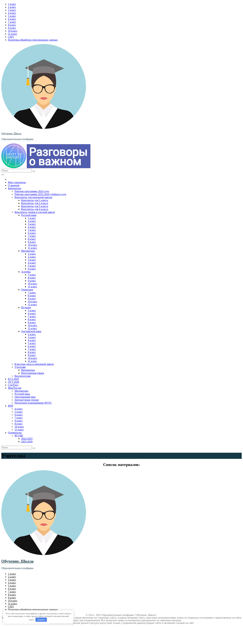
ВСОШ (19, 435)
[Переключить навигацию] (2, 174)
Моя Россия (14, 387)
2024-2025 (27, 438)
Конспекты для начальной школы (33, 197)
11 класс (12, 33)
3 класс (12, 10)
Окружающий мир (25, 396)
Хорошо (41, 619)
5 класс (12, 16)
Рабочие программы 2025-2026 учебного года (40, 194)
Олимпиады (15, 432)
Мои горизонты (17, 182)
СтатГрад (13, 385)
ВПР (10, 405)
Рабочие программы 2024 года (32, 191)
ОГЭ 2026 (13, 382)
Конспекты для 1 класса (34, 200)
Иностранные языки (32, 373)
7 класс (12, 22)
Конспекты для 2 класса (34, 203)
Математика (28, 250)
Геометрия (27, 289)
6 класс (12, 19)
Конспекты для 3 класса (34, 206)
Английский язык (31, 331)
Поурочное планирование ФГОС (33, 402)
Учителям (20, 367)
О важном (13, 185)
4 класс (12, 13)
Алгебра (26, 271)
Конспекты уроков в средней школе (35, 212)
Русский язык (29, 215)
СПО (11, 36)
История (26, 307)
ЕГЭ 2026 (13, 379)
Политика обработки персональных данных (33, 39)
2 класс (12, 7)
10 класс (12, 30)
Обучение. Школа (11, 133)
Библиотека (14, 188)
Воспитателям (23, 376)
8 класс (12, 25)
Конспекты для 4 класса (34, 209)
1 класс (12, 4)
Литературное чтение (27, 399)
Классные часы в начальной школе (34, 364)
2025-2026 (27, 441)
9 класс (12, 27)
